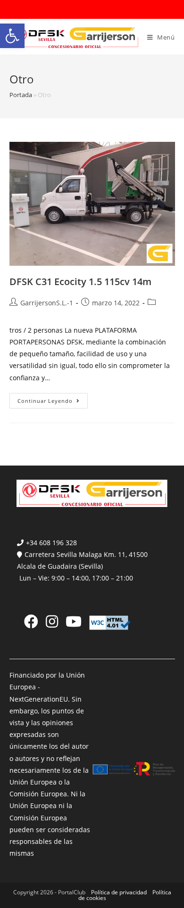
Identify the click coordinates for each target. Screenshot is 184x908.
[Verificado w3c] (109, 622)
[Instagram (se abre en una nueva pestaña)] (52, 621)
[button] (12, 36)
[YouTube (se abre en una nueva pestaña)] (73, 621)
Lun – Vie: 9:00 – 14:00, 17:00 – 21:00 (76, 577)
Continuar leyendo (52, 402)
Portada (20, 94)
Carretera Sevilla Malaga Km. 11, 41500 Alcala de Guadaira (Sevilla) (82, 560)
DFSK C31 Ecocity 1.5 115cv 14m (80, 281)
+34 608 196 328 (51, 542)
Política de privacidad (119, 892)
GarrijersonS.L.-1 (46, 302)
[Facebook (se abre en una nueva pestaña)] (31, 621)
